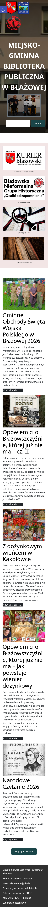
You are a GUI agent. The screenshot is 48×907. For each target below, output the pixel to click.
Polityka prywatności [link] (14, 892)
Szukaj (37, 123)
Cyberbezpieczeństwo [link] (14, 902)
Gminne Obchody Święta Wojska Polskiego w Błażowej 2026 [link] (24, 328)
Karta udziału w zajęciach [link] (16, 883)
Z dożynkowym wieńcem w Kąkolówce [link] (22, 552)
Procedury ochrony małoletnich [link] (20, 888)
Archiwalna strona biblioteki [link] (18, 878)
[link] (3, 9)
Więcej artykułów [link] (24, 851)
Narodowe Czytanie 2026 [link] (21, 783)
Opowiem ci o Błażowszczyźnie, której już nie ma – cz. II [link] (22, 442)
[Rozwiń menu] (7, 33)
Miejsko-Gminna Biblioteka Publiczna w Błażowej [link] (24, 66)
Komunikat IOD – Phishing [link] (17, 897)
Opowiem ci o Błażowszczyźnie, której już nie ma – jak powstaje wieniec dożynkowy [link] (22, 666)
